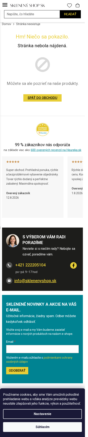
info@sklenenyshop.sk (35, 280)
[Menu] (5, 5)
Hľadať (70, 14)
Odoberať (17, 370)
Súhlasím (43, 427)
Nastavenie (42, 414)
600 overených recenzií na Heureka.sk (56, 150)
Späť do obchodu (42, 98)
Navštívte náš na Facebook (73, 265)
